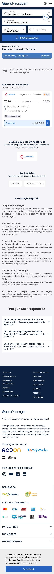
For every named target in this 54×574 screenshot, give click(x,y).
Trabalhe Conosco (41, 372)
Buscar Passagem (29, 38)
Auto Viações (39, 381)
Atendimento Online (11, 396)
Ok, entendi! (28, 569)
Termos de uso (9, 376)
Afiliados (36, 393)
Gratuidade (38, 376)
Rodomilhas (38, 397)
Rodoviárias (38, 385)
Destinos (36, 389)
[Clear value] (23, 29)
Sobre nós (7, 372)
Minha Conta (8, 392)
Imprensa (6, 387)
